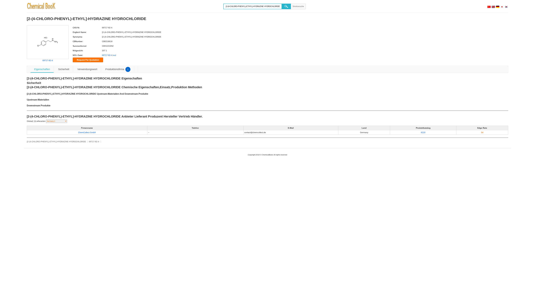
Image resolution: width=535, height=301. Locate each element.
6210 (423, 132)
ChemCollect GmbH (87, 132)
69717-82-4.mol (109, 55)
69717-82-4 (47, 60)
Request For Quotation (88, 60)
